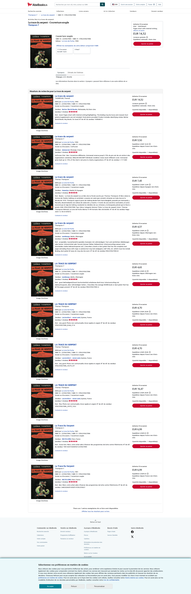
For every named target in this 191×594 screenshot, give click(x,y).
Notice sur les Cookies (91, 553)
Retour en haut (95, 522)
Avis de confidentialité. (111, 580)
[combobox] (77, 4)
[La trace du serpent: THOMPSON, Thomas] (42, 128)
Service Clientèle (112, 535)
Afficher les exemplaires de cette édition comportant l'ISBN (77, 46)
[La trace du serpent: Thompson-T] (42, 169)
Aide (159, 4)
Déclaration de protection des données (93, 543)
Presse (86, 535)
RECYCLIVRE (66, 439)
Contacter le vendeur (61, 123)
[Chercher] (102, 4)
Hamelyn (65, 190)
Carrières (86, 538)
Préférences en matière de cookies (92, 548)
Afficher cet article (138, 30)
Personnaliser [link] (99, 586)
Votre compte (140, 4)
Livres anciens (84, 11)
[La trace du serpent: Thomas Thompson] (42, 209)
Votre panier (41, 546)
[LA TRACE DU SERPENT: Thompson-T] (42, 296)
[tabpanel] (93, 80)
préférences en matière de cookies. (50, 578)
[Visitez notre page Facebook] (132, 532)
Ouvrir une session (127, 4)
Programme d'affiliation (67, 535)
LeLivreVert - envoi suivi (71, 317)
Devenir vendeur (157, 11)
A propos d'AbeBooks (90, 531)
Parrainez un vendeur (67, 538)
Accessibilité (88, 556)
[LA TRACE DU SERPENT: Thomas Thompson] (42, 336)
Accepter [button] (50, 586)
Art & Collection (109, 11)
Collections (60, 11)
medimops (66, 236)
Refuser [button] (74, 586)
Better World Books (69, 109)
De (62, 50)
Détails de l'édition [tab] (75, 72)
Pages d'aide (111, 531)
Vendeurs (133, 11)
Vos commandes (42, 542)
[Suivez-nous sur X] (132, 537)
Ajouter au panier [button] (147, 44)
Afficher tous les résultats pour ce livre (95, 511)
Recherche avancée (34, 11)
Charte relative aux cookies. (135, 578)
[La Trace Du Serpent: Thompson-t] (42, 458)
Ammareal (66, 150)
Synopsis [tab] (60, 72)
